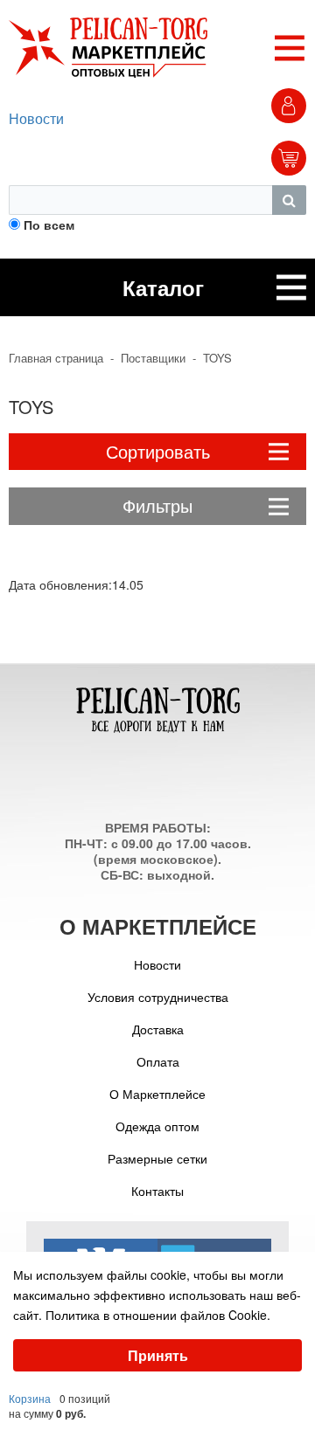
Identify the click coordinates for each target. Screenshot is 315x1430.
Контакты (157, 1190)
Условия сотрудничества (158, 996)
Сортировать (158, 451)
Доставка (158, 1029)
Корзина (30, 1398)
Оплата (157, 1061)
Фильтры (157, 505)
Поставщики (153, 358)
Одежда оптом (158, 1126)
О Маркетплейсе (157, 1093)
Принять (158, 1355)
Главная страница (56, 358)
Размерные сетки (157, 1158)
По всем (49, 224)
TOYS (217, 358)
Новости (36, 118)
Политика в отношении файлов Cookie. (158, 1314)
